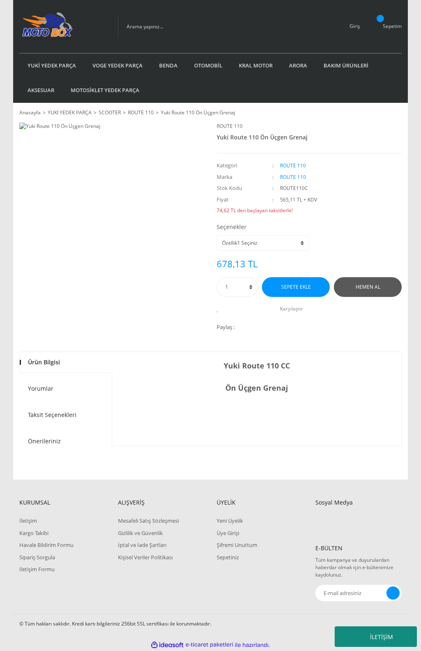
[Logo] (62, 26)
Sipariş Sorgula (37, 557)
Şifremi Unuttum (237, 545)
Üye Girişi (228, 533)
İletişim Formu (37, 569)
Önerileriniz (44, 441)
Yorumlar (40, 388)
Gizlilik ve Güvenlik (140, 533)
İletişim (28, 520)
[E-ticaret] (209, 645)
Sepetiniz (228, 557)
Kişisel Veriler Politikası (145, 557)
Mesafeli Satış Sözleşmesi (148, 520)
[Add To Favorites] (220, 309)
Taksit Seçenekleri (52, 415)
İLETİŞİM (381, 637)
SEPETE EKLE (296, 286)
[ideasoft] (167, 645)
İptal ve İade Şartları (142, 545)
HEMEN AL (368, 286)
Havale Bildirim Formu (46, 545)
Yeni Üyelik (230, 520)
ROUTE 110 (230, 126)
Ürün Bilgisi (44, 362)
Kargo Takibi (34, 533)
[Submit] (393, 593)
